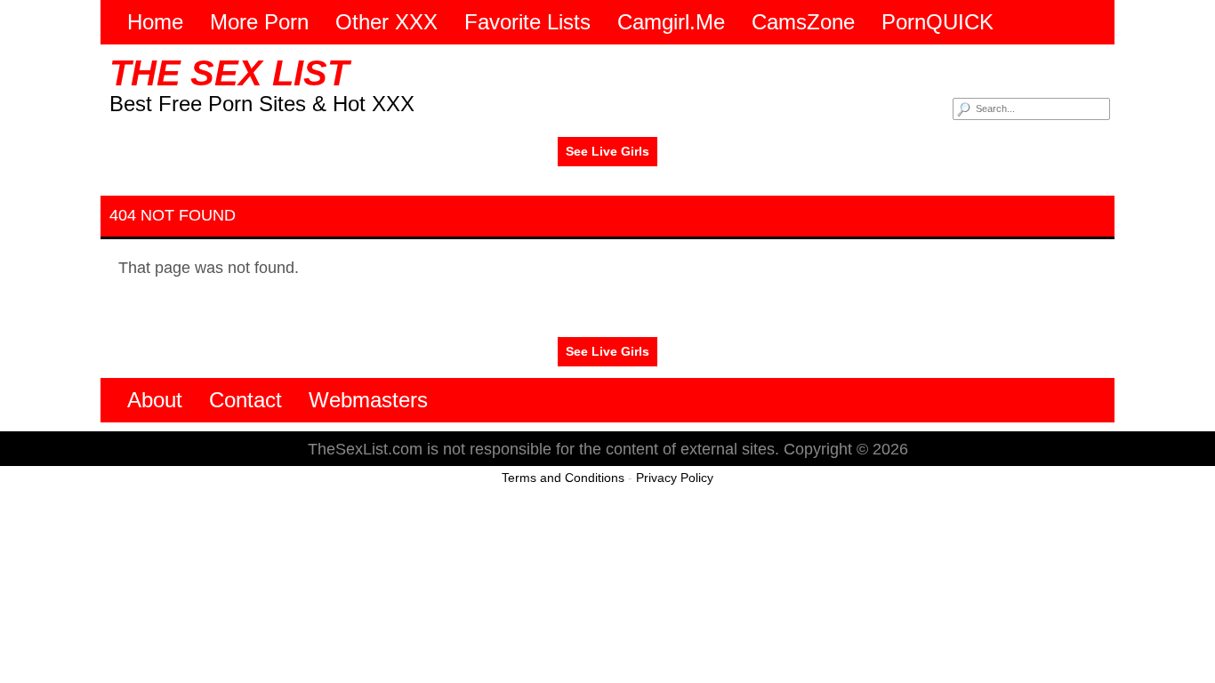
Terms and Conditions (563, 477)
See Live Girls (607, 151)
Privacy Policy (674, 477)
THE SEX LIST (229, 72)
